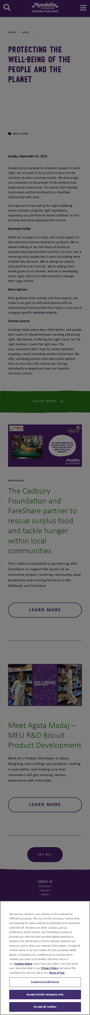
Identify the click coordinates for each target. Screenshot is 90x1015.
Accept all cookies (45, 1006)
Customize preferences (45, 982)
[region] (45, 958)
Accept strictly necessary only (45, 994)
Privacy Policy (49, 968)
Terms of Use (56, 972)
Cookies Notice (23, 963)
